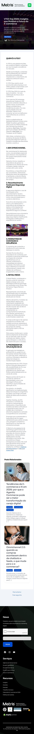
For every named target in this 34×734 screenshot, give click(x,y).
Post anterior (17, 592)
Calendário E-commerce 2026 (11, 692)
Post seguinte (17, 595)
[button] (29, 5)
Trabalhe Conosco (8, 690)
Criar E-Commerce (8, 672)
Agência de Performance (16, 447)
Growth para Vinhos (8, 670)
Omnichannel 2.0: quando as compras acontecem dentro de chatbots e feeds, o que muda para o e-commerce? (16, 557)
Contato (5, 685)
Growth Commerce (8, 668)
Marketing (10, 510)
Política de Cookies (8, 695)
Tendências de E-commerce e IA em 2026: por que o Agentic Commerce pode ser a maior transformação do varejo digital (16, 494)
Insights (5, 682)
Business (8, 37)
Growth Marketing (8, 665)
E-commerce (18, 507)
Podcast (5, 687)
